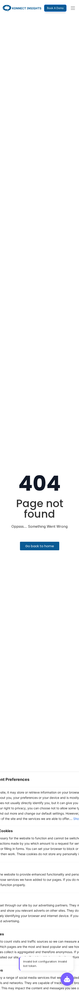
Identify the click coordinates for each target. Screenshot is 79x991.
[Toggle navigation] (73, 8)
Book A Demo (55, 8)
